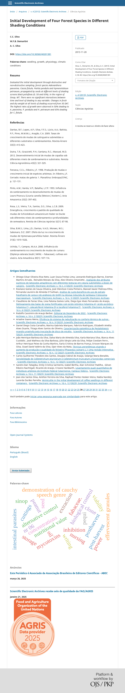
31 (96, 389)
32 (99, 389)
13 (42, 389)
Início (12, 11)
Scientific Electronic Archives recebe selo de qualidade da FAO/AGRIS (51, 591)
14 (45, 389)
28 (87, 389)
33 (103, 389)
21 (66, 389)
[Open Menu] (10, 3)
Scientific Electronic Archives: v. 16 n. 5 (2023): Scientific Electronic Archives (70, 298)
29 (90, 389)
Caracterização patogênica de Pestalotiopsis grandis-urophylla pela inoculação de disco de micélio (62, 330)
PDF (82, 37)
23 (72, 389)
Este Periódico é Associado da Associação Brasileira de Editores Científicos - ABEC (59, 573)
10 (32, 389)
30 (93, 389)
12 (39, 389)
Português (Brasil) (19, 452)
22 (69, 389)
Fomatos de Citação (86, 80)
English (14, 456)
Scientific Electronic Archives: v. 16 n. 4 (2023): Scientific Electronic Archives (64, 285)
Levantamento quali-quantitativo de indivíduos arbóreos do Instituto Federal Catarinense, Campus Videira (64, 369)
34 (106, 389)
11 (35, 389)
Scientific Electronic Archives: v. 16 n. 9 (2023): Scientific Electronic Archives (54, 322)
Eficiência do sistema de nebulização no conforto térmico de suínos (74, 319)
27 (84, 389)
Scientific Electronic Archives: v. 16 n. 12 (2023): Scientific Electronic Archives (55, 352)
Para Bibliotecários (18, 422)
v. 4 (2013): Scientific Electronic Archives (48, 11)
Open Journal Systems (21, 434)
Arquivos (23, 11)
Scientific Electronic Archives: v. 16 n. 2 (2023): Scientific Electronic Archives (61, 315)
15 (48, 389)
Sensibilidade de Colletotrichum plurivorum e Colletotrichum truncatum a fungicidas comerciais (65, 358)
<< (11, 389)
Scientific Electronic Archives (29, 3)
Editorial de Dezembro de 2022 (70, 313)
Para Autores (16, 417)
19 (60, 389)
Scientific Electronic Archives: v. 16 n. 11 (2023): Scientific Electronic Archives (62, 372)
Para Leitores (16, 413)
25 (78, 389)
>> (110, 389)
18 (57, 389)
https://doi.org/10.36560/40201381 (33, 54)
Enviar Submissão (20, 470)
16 (51, 389)
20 (63, 389)
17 (54, 389)
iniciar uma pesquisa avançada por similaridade (55, 396)
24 (75, 389)
